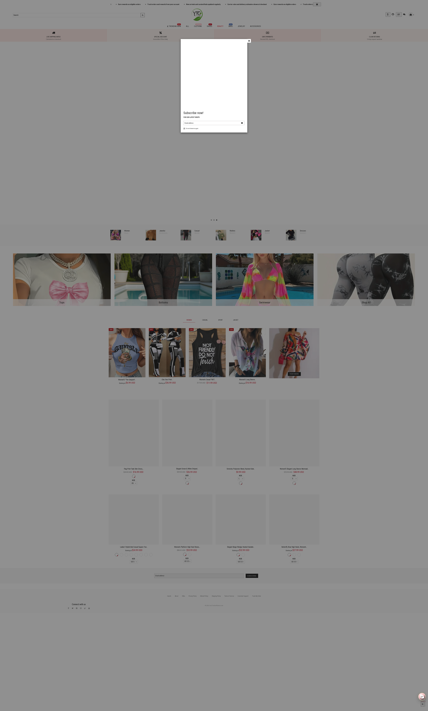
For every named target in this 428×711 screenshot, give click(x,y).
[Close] (249, 41)
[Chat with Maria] (422, 696)
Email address (189, 123)
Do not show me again (192, 128)
